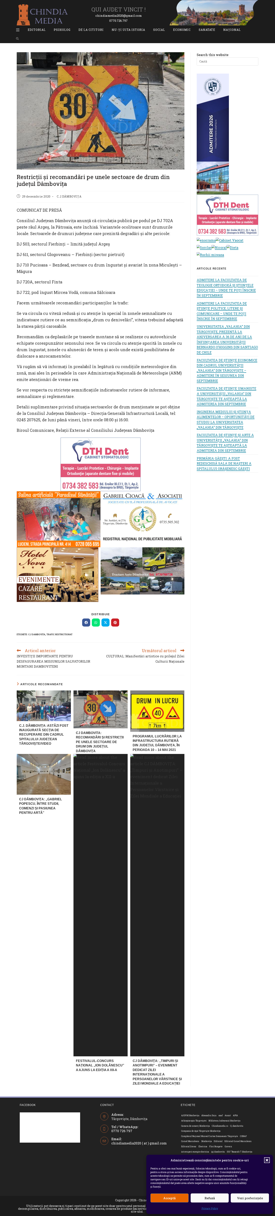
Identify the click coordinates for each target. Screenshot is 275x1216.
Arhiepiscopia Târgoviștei (194, 1120)
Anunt (228, 1115)
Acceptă (169, 1198)
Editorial (218, 1141)
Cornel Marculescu (190, 1141)
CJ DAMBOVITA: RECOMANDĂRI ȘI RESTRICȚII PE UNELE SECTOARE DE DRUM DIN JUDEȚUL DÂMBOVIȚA (100, 742)
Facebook (28, 1105)
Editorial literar (188, 1146)
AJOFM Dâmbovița (190, 1115)
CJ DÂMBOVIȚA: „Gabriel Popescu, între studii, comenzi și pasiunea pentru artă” (40, 805)
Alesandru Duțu (209, 1115)
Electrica (202, 1146)
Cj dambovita (36, 634)
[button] (267, 1160)
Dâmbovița (206, 1141)
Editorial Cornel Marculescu (238, 1141)
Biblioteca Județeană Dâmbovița (224, 1120)
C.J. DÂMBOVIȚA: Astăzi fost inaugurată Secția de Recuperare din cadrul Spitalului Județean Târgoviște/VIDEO (43, 734)
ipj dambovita (218, 1151)
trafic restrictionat (59, 634)
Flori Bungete (215, 1146)
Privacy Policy (210, 1208)
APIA (235, 1115)
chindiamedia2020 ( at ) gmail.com (139, 1143)
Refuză (210, 1198)
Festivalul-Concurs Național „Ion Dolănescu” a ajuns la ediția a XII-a (100, 1065)
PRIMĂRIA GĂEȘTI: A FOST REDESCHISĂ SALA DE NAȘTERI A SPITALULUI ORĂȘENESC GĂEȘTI (224, 463)
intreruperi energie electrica (195, 1151)
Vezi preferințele (250, 1198)
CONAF (243, 1136)
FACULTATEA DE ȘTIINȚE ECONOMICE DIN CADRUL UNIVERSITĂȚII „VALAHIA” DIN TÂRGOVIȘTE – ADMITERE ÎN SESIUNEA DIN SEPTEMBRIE (227, 370)
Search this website (212, 55)
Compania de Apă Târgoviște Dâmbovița (200, 1131)
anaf (221, 1115)
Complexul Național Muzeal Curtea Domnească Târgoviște (209, 1136)
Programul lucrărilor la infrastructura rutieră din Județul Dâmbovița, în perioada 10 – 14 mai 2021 (157, 743)
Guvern (228, 1146)
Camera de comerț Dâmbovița (195, 1125)
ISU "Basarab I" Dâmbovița (239, 1151)
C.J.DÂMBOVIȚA (69, 196)
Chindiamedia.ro (220, 1125)
